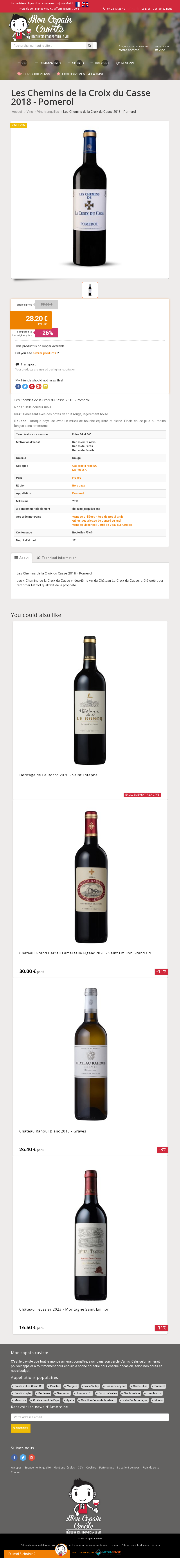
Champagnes (49, 63)
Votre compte (133, 48)
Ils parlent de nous (128, 1467)
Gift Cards (133, 8)
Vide (162, 48)
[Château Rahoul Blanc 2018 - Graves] (90, 1067)
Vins (24, 63)
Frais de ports (151, 1467)
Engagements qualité (38, 1467)
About (23, 558)
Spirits (77, 63)
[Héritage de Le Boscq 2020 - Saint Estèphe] (90, 710)
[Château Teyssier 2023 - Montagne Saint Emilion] (90, 1245)
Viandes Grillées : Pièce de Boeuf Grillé (98, 516)
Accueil (17, 112)
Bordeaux (78, 485)
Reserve (127, 63)
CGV (80, 1467)
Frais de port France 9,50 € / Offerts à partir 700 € (49, 8)
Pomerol (78, 493)
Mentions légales (64, 1467)
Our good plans (36, 74)
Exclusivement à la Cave (82, 74)
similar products (45, 353)
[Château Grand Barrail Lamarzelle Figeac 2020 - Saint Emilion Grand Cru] (90, 889)
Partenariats (106, 1467)
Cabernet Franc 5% (84, 465)
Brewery (101, 63)
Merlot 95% (79, 469)
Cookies (91, 1467)
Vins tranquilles (48, 112)
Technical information (58, 558)
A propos (16, 1467)
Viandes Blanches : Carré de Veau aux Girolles (102, 524)
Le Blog (146, 8)
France (76, 477)
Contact (16, 1472)
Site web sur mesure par (77, 1552)
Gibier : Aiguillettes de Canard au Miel (96, 520)
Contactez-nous (162, 8)
